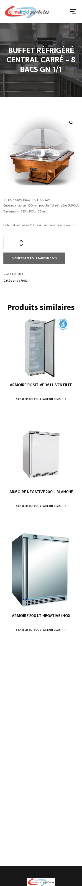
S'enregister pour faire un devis (34, 258)
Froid (24, 280)
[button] (71, 123)
